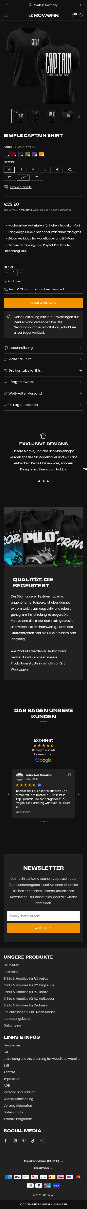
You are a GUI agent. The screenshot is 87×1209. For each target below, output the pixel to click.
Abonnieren (43, 928)
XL (57, 169)
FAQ (7, 1052)
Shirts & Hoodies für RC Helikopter (29, 999)
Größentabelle (21, 187)
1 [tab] (39, 481)
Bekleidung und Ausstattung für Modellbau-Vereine (42, 1059)
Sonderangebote (17, 1019)
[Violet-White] (34, 154)
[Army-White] (27, 154)
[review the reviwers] (69, 775)
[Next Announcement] (80, 5)
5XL (37, 177)
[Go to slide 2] (44, 821)
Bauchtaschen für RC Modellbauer (29, 1012)
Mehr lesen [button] (23, 812)
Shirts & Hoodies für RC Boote (26, 992)
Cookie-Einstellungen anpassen (43, 1204)
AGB (7, 1085)
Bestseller (11, 972)
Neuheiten (11, 965)
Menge (9, 267)
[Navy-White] (21, 154)
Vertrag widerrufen (18, 1105)
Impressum (12, 1079)
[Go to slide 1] (40, 821)
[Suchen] (81, 15)
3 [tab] (48, 481)
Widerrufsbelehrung (18, 1099)
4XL (23, 177)
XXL (70, 169)
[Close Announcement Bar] (84, 5)
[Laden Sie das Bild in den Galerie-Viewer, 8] (52, 116)
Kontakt (10, 1072)
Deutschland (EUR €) (41, 1161)
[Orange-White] (41, 154)
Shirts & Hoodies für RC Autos (26, 978)
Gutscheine (12, 1025)
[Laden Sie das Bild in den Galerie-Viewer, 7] (35, 116)
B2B (6, 1065)
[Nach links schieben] (9, 116)
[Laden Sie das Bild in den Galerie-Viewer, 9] (69, 116)
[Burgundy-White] (14, 154)
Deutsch (41, 1168)
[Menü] (6, 15)
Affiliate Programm (18, 1119)
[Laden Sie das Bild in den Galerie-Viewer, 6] (18, 116)
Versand (26, 210)
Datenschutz (13, 1112)
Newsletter (12, 1045)
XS (9, 169)
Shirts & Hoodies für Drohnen (25, 1005)
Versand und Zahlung (19, 1092)
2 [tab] (44, 481)
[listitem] (43, 5)
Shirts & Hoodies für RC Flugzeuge (29, 985)
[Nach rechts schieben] (78, 116)
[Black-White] (7, 154)
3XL (9, 177)
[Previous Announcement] (6, 5)
